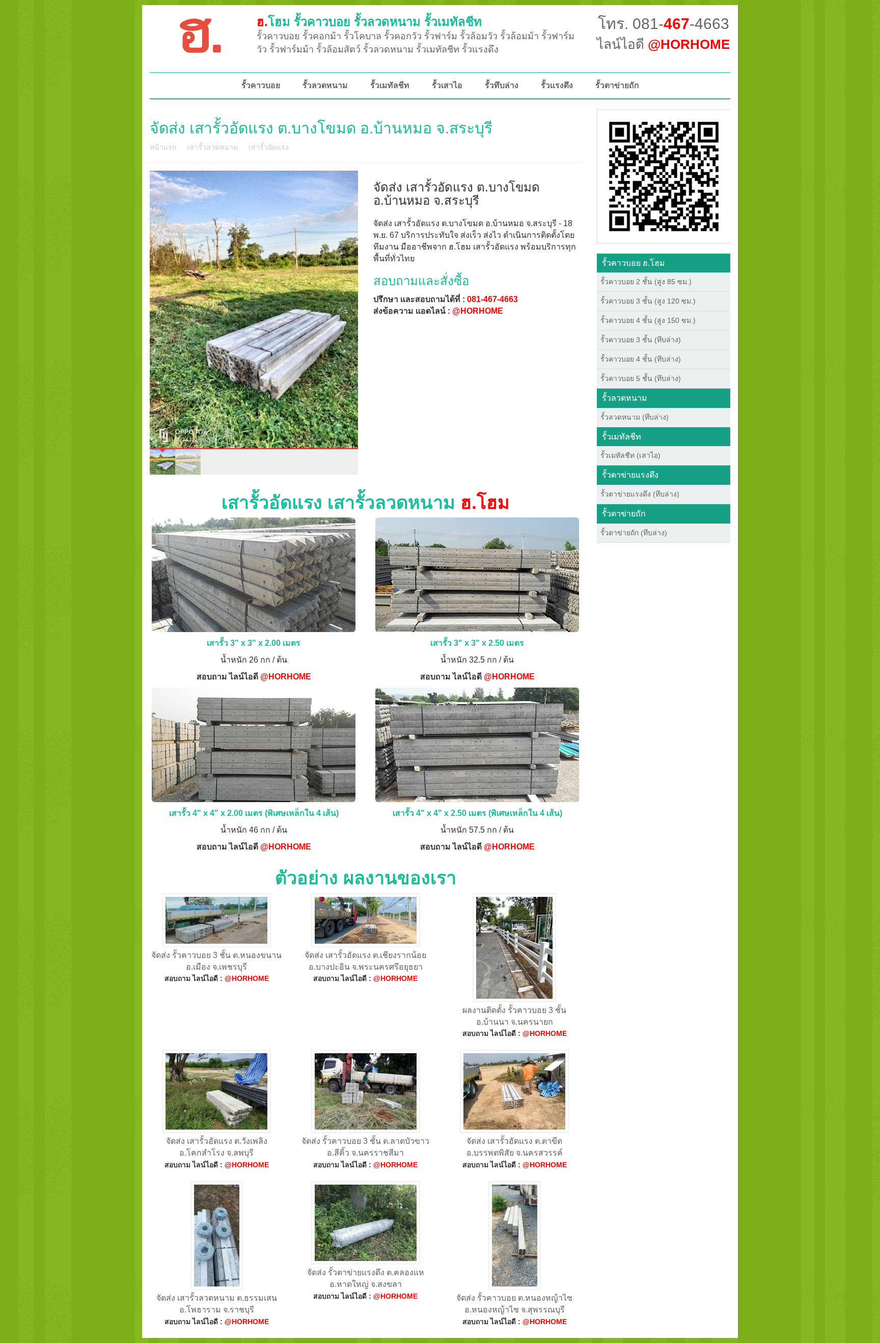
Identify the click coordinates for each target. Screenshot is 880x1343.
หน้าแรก (163, 147)
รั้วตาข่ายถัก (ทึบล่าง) (633, 533)
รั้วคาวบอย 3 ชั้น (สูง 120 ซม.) (648, 301)
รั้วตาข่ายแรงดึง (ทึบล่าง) (639, 494)
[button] (663, 176)
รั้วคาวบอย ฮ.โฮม (633, 263)
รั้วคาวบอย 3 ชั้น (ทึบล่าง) (640, 340)
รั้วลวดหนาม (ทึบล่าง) (634, 417)
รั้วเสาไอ (447, 85)
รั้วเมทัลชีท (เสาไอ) (630, 455)
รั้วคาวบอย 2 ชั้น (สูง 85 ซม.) (646, 282)
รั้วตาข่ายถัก (617, 85)
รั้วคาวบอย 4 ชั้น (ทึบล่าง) (640, 359)
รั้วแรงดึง (557, 85)
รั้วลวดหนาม (325, 85)
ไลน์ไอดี (663, 44)
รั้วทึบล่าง (501, 85)
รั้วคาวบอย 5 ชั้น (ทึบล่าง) (640, 378)
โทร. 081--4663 (663, 23)
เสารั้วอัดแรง (269, 147)
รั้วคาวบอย (260, 85)
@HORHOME (477, 311)
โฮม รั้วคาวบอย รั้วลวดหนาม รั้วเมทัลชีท (369, 22)
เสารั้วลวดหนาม (212, 147)
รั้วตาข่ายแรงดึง (630, 475)
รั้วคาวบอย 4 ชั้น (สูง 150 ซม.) (648, 320)
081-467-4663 (492, 299)
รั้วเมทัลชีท (389, 85)
